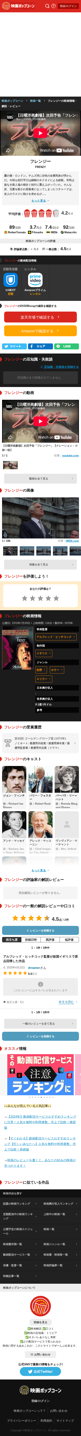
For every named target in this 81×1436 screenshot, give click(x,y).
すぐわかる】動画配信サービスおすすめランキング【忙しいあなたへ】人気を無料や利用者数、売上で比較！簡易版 (40, 1144)
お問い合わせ (42, 1354)
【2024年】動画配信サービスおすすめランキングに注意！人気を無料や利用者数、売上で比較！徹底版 (40, 1122)
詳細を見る (40, 1322)
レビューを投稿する (41, 930)
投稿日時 (31, 939)
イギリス (42, 653)
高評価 (50, 939)
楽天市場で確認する (37, 317)
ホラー (55, 669)
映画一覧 (35, 100)
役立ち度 (12, 939)
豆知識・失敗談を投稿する (61, 366)
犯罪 (39, 669)
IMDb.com (72, 540)
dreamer (34, 967)
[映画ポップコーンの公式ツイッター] (40, 1371)
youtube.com (70, 455)
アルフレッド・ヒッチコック (54, 636)
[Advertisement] (40, 54)
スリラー (42, 678)
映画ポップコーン (12, 100)
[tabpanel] (40, 1074)
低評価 (69, 939)
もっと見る (39, 200)
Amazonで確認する (37, 331)
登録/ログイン (68, 6)
